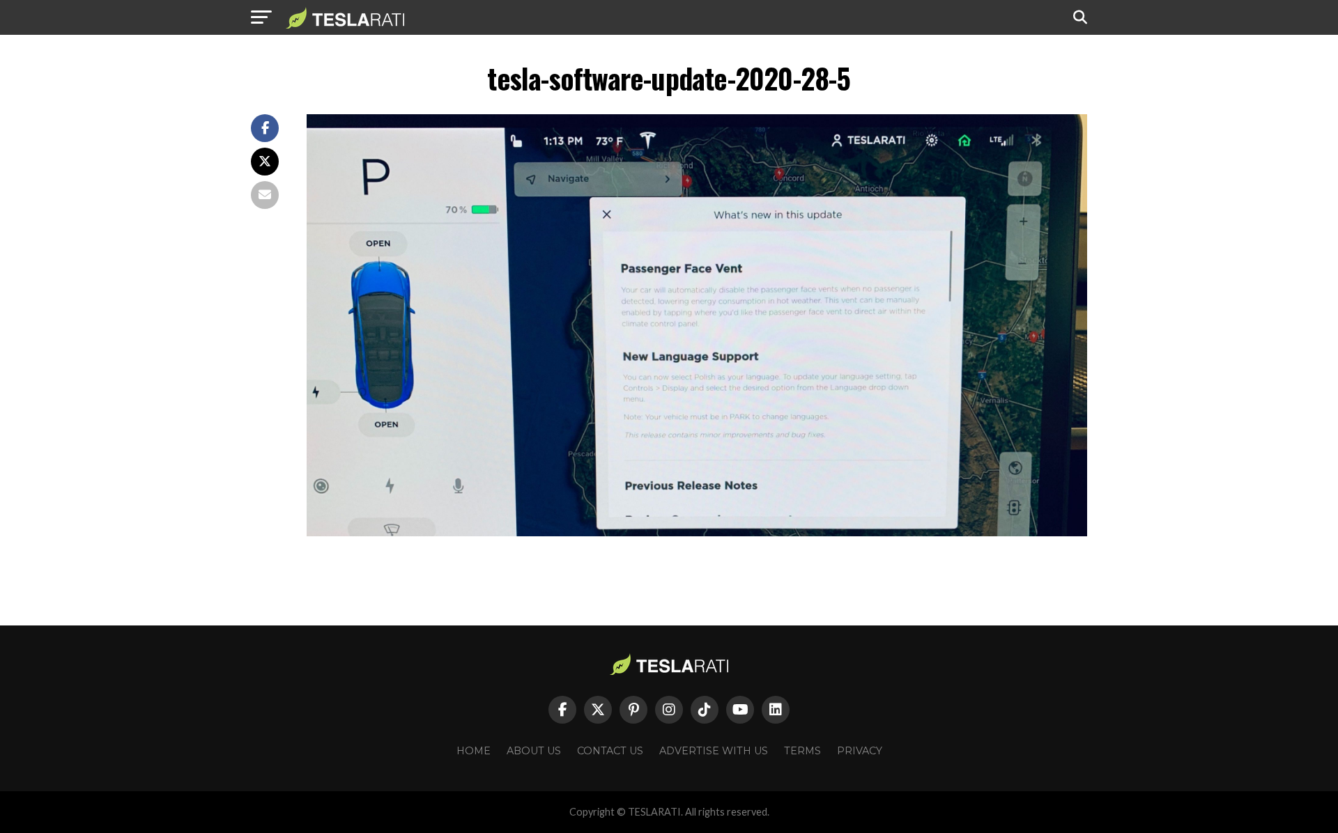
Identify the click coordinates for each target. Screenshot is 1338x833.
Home (473, 751)
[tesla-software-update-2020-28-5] (697, 532)
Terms (802, 751)
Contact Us (610, 751)
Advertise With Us (713, 751)
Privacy (859, 751)
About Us (534, 751)
